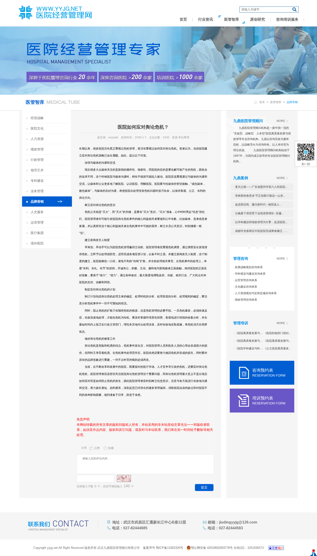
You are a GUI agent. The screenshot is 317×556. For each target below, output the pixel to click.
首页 (183, 19)
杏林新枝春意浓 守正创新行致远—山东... (260, 195)
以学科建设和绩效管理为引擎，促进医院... (261, 222)
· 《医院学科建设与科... (247, 348)
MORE (281, 121)
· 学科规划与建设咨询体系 (249, 273)
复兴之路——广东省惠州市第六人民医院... (261, 187)
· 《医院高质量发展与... (247, 333)
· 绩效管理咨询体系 (245, 299)
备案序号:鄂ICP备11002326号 (163, 547)
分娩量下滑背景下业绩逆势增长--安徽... (259, 213)
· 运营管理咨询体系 (245, 280)
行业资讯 (205, 19)
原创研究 (257, 19)
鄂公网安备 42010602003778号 (212, 547)
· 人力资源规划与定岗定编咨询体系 (255, 293)
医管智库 (231, 19)
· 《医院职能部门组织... (276, 333)
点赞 (97, 448)
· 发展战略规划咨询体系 (248, 267)
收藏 (111, 448)
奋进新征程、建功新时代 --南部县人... (258, 204)
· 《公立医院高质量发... (276, 348)
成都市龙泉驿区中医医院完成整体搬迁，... (261, 231)
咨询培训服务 (287, 19)
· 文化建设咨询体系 (245, 286)
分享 (84, 447)
